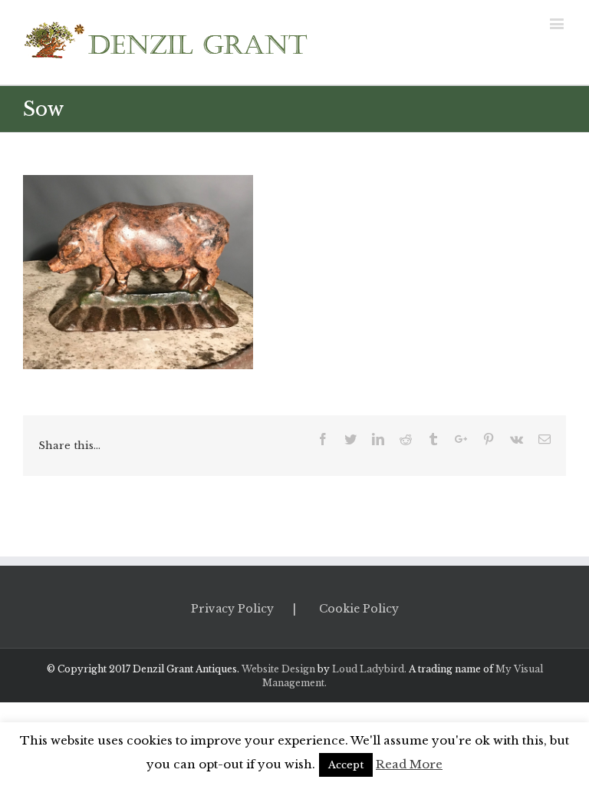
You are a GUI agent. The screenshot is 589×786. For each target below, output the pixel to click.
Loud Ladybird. (369, 669)
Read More (409, 764)
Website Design (278, 669)
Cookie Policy (359, 609)
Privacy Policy (232, 609)
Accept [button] (346, 764)
